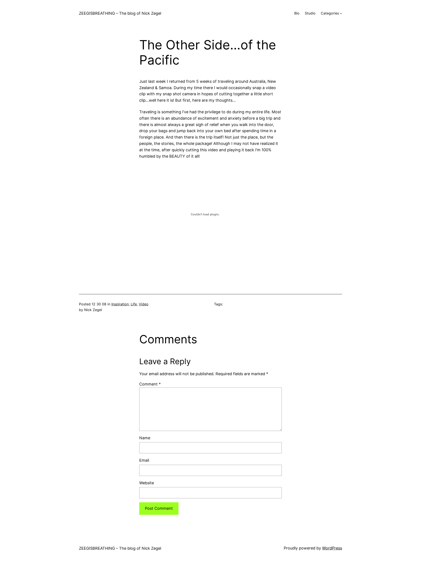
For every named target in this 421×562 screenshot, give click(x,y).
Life (134, 304)
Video (143, 304)
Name (144, 438)
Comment (150, 384)
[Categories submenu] (341, 13)
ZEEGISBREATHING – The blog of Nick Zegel (120, 13)
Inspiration (120, 304)
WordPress (332, 548)
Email (144, 460)
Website (146, 483)
